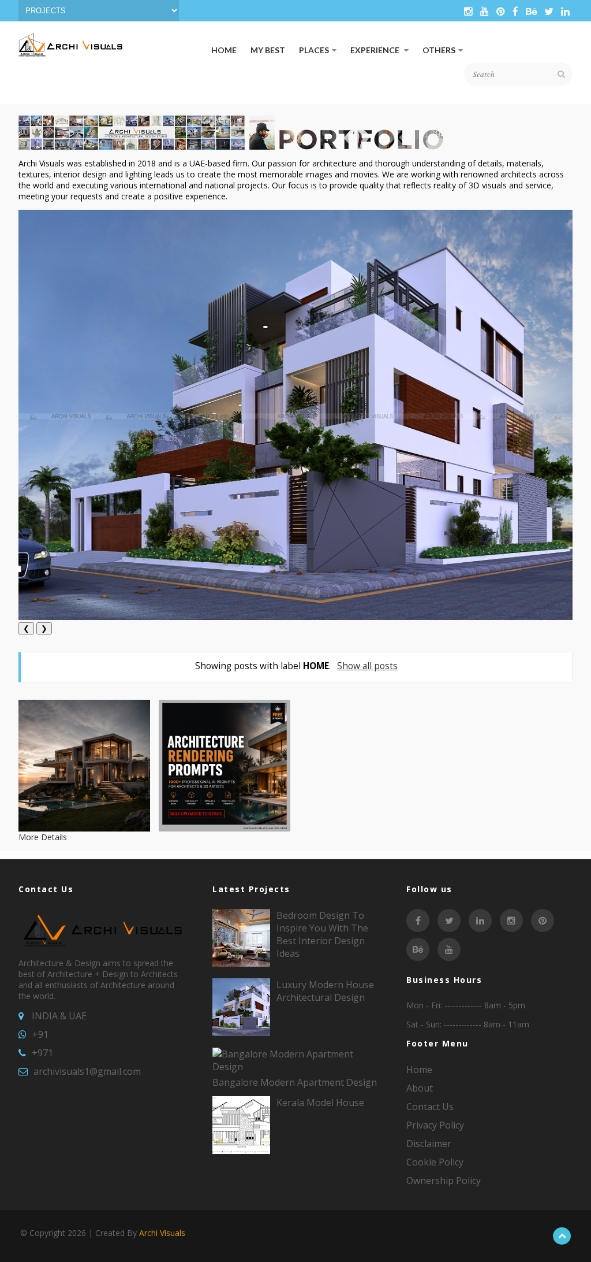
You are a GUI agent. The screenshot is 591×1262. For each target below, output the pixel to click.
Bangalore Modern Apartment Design (294, 1082)
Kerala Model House (320, 1102)
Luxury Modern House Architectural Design (325, 991)
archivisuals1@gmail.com (87, 1071)
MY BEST (267, 50)
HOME (224, 50)
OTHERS (438, 50)
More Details (42, 837)
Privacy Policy (435, 1125)
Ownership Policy (443, 1180)
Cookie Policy (434, 1162)
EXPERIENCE (375, 50)
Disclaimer (428, 1143)
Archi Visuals (162, 1232)
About (419, 1088)
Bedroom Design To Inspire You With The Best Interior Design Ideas (322, 934)
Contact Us (430, 1106)
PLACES (314, 50)
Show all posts (367, 666)
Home (419, 1069)
